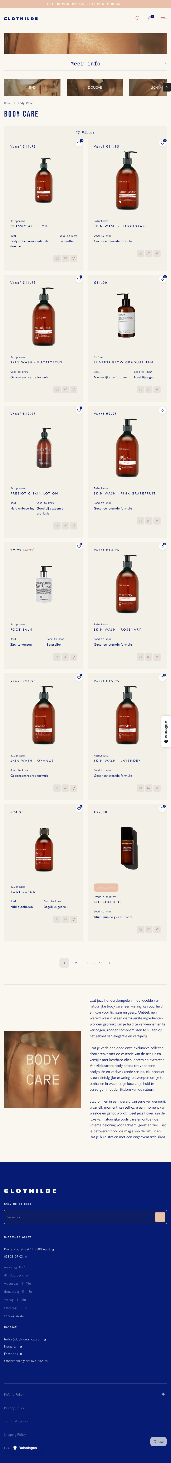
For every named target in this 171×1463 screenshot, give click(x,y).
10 (100, 963)
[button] (167, 87)
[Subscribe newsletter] (160, 1217)
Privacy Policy (14, 1408)
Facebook (11, 1354)
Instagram (11, 1346)
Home (7, 103)
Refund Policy (14, 1394)
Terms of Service (16, 1421)
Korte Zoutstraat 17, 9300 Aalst (27, 1249)
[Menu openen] (164, 18)
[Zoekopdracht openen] (138, 18)
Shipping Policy (15, 1435)
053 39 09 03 (13, 1256)
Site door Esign (164, 1394)
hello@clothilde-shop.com (23, 1339)
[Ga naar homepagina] (67, 18)
